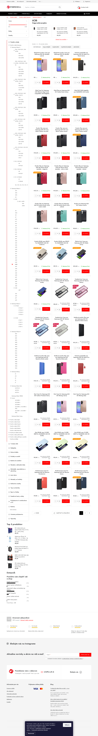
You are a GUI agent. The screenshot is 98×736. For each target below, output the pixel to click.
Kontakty (8, 702)
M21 (16, 333)
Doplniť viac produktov (13, 582)
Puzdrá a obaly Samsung (15, 45)
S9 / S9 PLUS (18, 161)
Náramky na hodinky (16, 479)
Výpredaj (13, 518)
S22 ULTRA (21, 115)
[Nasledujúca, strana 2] (85, 513)
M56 (16, 363)
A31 (16, 253)
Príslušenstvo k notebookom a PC (19, 501)
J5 (15, 378)
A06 (16, 213)
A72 (16, 300)
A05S (23, 205)
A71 (16, 298)
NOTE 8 (17, 390)
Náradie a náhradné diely (18, 465)
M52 (16, 342)
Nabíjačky (13, 448)
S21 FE (20, 129)
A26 (16, 249)
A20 (16, 236)
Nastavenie (31, 733)
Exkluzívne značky (16, 483)
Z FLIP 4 (20, 326)
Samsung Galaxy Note (17, 386)
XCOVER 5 (17, 404)
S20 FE (20, 143)
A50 (16, 275)
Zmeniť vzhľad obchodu (13, 596)
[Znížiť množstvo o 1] (36, 82)
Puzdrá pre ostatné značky (16, 432)
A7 (15, 217)
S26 (20, 53)
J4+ (16, 376)
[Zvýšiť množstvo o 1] (39, 82)
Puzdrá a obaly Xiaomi (15, 422)
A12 (16, 223)
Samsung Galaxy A (16, 188)
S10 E (20, 157)
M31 (16, 336)
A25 (16, 247)
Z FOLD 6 (21, 310)
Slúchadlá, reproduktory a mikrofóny (18, 470)
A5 (15, 210)
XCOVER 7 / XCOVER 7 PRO (20, 411)
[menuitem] (13, 14)
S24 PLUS (21, 85)
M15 (16, 357)
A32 (16, 255)
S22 (19, 111)
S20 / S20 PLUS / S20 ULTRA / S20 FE (20, 134)
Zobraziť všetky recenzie (26, 620)
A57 (19, 290)
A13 (16, 225)
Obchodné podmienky (31, 1)
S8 (19, 171)
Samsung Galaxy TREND (17, 396)
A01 (16, 190)
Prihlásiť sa (85, 654)
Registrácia (87, 1)
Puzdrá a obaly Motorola (15, 430)
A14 (16, 228)
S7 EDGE (21, 181)
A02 (16, 193)
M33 (16, 346)
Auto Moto (14, 475)
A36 (16, 264)
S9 (19, 163)
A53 (16, 281)
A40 (16, 268)
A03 (16, 195)
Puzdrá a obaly (15, 42)
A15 (16, 230)
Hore (37, 513)
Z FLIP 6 (20, 322)
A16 (16, 232)
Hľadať (60, 7)
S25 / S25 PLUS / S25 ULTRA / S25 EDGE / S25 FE (21, 63)
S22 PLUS (21, 113)
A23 (16, 243)
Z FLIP (16, 318)
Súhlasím (67, 725)
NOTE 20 (17, 388)
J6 (15, 380)
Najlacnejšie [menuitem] (46, 47)
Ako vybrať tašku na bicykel (56, 710)
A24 (16, 245)
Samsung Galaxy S (16, 47)
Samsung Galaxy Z (16, 303)
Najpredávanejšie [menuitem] (66, 47)
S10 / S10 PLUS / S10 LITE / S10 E (21, 148)
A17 (16, 234)
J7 (15, 382)
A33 (16, 258)
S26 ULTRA (21, 57)
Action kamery (13, 509)
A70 (16, 296)
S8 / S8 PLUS (18, 169)
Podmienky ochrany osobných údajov (15, 696)
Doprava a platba (10, 1)
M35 (16, 359)
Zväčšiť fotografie (11, 593)
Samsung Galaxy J (16, 371)
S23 (19, 97)
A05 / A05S (21, 201)
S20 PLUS (21, 139)
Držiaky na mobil (15, 456)
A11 (16, 221)
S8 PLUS (21, 173)
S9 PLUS (21, 165)
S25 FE (20, 75)
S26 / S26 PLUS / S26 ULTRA (20, 50)
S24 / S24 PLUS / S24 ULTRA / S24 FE (20, 80)
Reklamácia (9, 699)
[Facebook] (80, 672)
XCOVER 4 (17, 402)
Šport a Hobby (15, 492)
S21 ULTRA (21, 127)
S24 (19, 83)
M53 (16, 348)
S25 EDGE (21, 73)
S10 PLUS (21, 153)
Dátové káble (14, 452)
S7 (19, 179)
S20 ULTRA (21, 141)
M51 (16, 338)
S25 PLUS (21, 69)
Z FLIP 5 (20, 324)
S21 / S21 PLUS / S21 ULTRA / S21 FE (20, 120)
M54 (16, 366)
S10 (19, 151)
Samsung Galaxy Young (17, 416)
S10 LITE (21, 155)
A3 (15, 197)
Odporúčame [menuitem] (37, 47)
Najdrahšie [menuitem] (56, 47)
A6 (16, 215)
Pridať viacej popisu (12, 599)
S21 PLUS (21, 125)
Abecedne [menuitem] (76, 47)
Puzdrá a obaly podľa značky (16, 434)
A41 (16, 270)
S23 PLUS (21, 99)
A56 (16, 288)
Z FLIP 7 (20, 320)
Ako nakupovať (20, 1)
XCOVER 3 (17, 400)
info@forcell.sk (49, 672)
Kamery (13, 506)
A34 (16, 262)
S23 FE (20, 104)
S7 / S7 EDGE (18, 177)
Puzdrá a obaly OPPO (15, 426)
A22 (16, 240)
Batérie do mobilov (16, 461)
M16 (16, 368)
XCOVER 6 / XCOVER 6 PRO (20, 407)
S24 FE (20, 89)
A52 (16, 279)
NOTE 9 (17, 392)
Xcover (13, 398)
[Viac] (86, 14)
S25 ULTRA (21, 71)
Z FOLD (17, 306)
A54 (16, 283)
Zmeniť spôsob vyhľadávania (14, 585)
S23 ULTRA (21, 101)
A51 (16, 277)
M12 (16, 340)
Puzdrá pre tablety (14, 439)
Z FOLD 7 (21, 308)
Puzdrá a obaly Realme (15, 428)
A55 (16, 286)
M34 (16, 355)
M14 (16, 353)
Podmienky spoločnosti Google (40, 730)
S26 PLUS (21, 55)
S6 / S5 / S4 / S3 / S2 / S (21, 185)
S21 (19, 123)
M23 (16, 344)
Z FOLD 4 (21, 314)
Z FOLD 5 (21, 312)
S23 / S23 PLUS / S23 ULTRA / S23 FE (20, 94)
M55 (16, 361)
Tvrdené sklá (14, 444)
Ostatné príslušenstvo (17, 514)
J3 (15, 374)
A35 (16, 260)
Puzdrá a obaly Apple (15, 419)
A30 (16, 251)
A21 (16, 238)
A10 (16, 219)
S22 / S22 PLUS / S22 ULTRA (20, 108)
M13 (16, 351)
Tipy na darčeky (15, 488)
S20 (20, 137)
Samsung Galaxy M (16, 331)
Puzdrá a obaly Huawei (15, 424)
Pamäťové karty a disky (17, 496)
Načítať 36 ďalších (63, 513)
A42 (16, 273)
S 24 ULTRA (21, 87)
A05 (16, 199)
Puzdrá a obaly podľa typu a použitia (18, 437)
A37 (16, 266)
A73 (16, 293)
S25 (19, 67)
